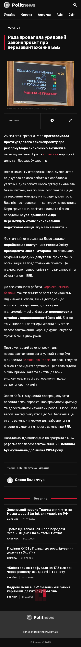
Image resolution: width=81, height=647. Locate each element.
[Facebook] (61, 120)
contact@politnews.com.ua (40, 632)
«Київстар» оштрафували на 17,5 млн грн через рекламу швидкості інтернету (39, 570)
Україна (14, 28)
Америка (12, 519)
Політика (30, 468)
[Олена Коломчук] (10, 480)
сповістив (50, 154)
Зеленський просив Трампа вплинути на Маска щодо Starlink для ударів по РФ (39, 512)
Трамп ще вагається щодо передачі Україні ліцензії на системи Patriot (36, 531)
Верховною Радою (37, 360)
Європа (12, 558)
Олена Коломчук (30, 480)
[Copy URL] (70, 120)
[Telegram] (52, 120)
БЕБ (19, 468)
